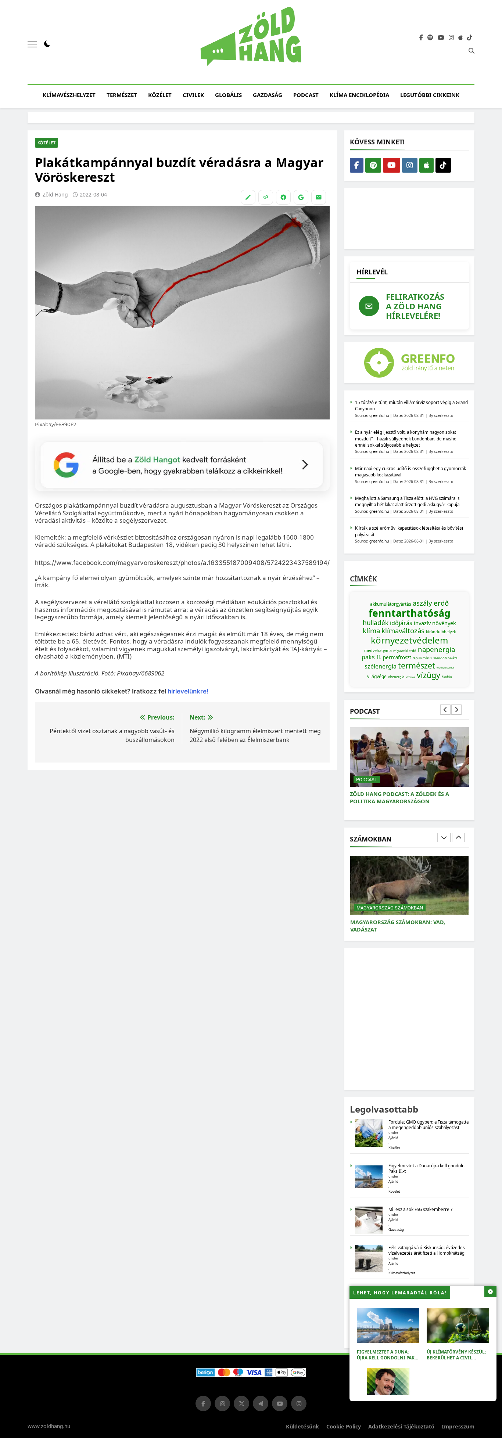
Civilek (193, 94)
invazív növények (435, 623)
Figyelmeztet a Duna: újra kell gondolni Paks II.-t (387, 1357)
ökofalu (447, 677)
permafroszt (397, 657)
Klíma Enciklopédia (359, 94)
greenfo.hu (379, 415)
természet (416, 665)
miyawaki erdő (404, 650)
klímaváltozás (402, 630)
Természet (122, 94)
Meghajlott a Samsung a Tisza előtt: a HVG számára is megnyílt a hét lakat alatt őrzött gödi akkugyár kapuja (407, 501)
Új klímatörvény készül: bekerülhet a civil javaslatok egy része (456, 1357)
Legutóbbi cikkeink (429, 94)
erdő (441, 603)
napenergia (436, 649)
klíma (371, 630)
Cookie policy (343, 1426)
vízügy (428, 675)
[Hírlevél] (318, 197)
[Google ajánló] (301, 197)
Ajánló (393, 1137)
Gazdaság (267, 94)
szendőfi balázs (445, 658)
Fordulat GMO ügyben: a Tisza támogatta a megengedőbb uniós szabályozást (428, 1124)
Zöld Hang (55, 194)
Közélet (160, 94)
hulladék (375, 622)
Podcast (306, 94)
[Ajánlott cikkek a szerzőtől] (248, 197)
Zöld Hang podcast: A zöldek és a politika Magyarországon (399, 797)
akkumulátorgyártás (390, 604)
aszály (422, 603)
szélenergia (381, 666)
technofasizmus (445, 667)
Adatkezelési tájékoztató (401, 1426)
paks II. (371, 657)
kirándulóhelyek (441, 631)
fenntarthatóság (410, 613)
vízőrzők (410, 677)
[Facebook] (283, 197)
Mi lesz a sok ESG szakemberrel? (420, 1209)
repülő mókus (422, 658)
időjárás (401, 623)
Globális (228, 94)
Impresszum (458, 1426)
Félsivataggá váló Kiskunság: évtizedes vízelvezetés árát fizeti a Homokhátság (426, 1250)
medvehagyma (378, 650)
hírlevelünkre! (187, 691)
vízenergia (396, 676)
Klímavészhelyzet (69, 94)
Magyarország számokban (389, 908)
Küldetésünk (302, 1426)
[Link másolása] (265, 197)
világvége (377, 676)
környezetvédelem (409, 640)
